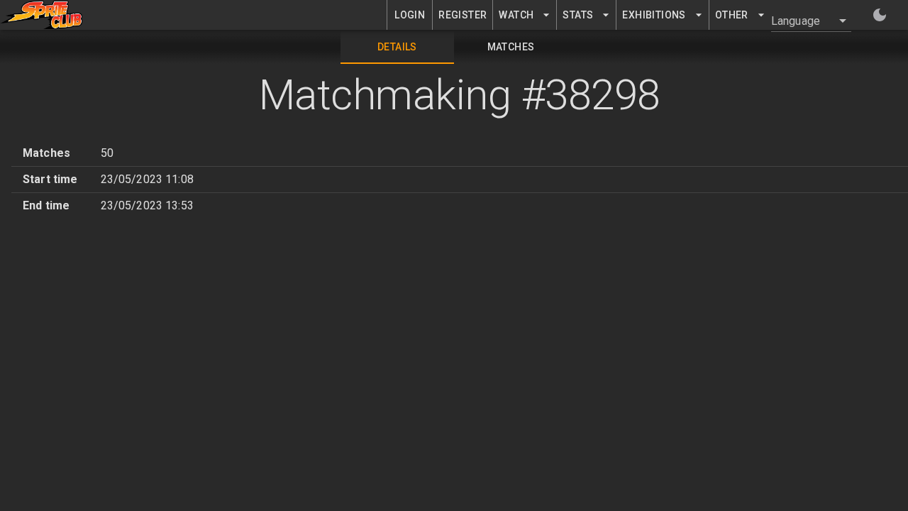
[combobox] (802, 20)
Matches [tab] (511, 47)
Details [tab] (397, 47)
